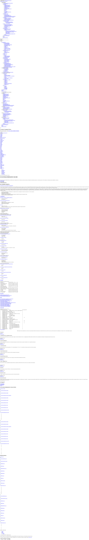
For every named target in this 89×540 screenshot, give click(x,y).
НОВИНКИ (4, 4)
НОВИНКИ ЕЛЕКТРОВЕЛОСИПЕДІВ (8, 3)
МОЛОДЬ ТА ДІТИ (5, 58)
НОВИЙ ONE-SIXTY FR (7, 6)
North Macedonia (2, 156)
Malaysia (1, 151)
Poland (1, 158)
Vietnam (1, 168)
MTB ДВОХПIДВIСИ (7, 43)
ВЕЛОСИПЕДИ (4, 42)
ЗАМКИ (5, 84)
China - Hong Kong (2, 138)
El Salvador (1, 141)
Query (1, 40)
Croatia (1, 139)
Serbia (1, 160)
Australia (1, 135)
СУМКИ (5, 80)
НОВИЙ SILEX (6, 13)
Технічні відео (3, 172)
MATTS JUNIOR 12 (6, 61)
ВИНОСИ (5, 74)
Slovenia (1, 162)
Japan (1, 148)
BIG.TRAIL (5, 9)
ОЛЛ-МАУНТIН (6, 47)
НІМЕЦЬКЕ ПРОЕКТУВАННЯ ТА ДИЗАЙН (9, 16)
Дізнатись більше (2, 180)
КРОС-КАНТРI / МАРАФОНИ (8, 44)
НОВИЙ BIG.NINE (6, 8)
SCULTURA (5, 11)
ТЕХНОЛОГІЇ (4, 17)
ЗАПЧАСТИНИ (5, 73)
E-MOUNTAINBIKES (5, 68)
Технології (3, 173)
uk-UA (2, 125)
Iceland (1, 145)
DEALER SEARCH (5, 37)
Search (1, 39)
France (1, 143)
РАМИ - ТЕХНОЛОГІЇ (7, 19)
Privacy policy (30, 537)
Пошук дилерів (2, 181)
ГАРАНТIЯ (5, 27)
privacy (2, 532)
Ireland (1, 146)
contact (2, 531)
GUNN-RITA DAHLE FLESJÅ (9, 22)
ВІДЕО (5, 34)
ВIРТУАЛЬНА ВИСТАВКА (7, 15)
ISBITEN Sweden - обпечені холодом (10, 30)
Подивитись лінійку (2, 388)
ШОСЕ (5, 51)
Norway (1, 157)
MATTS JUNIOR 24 (6, 59)
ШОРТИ (5, 86)
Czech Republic (2, 140)
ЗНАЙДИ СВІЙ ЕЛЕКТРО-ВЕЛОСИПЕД (8, 72)
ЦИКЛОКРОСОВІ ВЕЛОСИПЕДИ (8, 64)
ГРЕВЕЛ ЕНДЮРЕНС (7, 56)
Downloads (3, 171)
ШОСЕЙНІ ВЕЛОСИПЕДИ (6, 50)
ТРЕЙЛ (5, 46)
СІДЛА (5, 76)
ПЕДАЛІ (5, 77)
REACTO (5, 10)
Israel (0, 147)
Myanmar (1, 153)
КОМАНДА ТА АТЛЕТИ (6, 20)
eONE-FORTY (6, 70)
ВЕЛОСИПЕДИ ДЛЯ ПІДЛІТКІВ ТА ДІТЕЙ (9, 66)
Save (9, 539)
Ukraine (1, 167)
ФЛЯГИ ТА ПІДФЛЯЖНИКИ (8, 83)
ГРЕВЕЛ (4, 54)
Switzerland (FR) (2, 165)
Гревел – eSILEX (6, 71)
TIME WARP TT (8, 33)
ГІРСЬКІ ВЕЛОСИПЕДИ (7, 63)
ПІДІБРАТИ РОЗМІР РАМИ (7, 25)
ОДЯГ (4, 85)
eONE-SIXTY (6, 69)
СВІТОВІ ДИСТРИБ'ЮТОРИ (8, 24)
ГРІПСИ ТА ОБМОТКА (7, 75)
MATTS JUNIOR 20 (6, 60)
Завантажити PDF (2, 329)
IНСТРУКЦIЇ (6, 26)
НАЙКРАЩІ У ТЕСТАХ (7, 29)
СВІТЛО (5, 81)
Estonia (1, 142)
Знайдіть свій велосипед (6, 35)
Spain (1, 163)
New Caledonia (2, 155)
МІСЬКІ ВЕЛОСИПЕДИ (6, 57)
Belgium (1, 136)
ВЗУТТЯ (5, 87)
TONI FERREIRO (8, 23)
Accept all (2, 538)
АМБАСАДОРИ (6, 21)
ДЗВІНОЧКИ (6, 82)
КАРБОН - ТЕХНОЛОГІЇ (7, 18)
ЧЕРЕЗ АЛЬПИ (8, 32)
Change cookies (5, 538)
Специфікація (3, 170)
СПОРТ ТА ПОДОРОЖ (7, 48)
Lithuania (1, 150)
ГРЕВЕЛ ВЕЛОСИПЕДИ (7, 65)
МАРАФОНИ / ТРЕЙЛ (7, 45)
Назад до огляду (2, 339)
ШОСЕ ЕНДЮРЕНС (6, 52)
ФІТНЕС (4, 53)
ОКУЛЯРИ (5, 88)
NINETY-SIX (6, 7)
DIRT (5, 49)
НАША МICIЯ (6, 14)
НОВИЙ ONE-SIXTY (7, 5)
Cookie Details (8, 538)
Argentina (1, 134)
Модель (2, 169)
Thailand (1, 166)
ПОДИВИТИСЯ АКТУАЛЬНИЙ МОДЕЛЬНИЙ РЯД (6, 185)
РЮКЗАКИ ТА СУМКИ (7, 79)
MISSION (5, 12)
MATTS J (5, 62)
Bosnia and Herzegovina (3, 137)
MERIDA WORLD (5, 28)
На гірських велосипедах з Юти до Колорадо (11, 31)
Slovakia (1, 161)
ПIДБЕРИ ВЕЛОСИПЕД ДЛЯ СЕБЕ (7, 67)
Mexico (1, 152)
